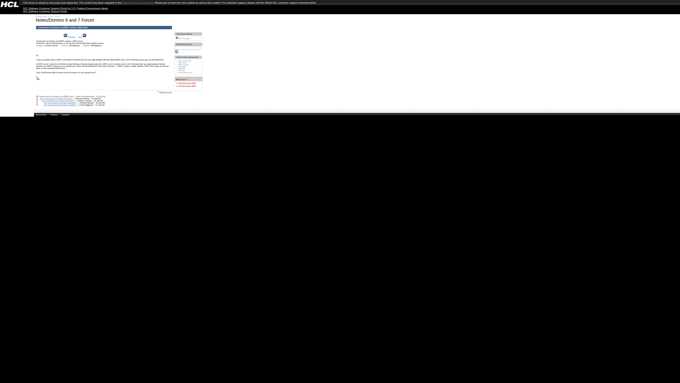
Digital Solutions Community (137, 2)
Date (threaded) (184, 61)
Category (182, 67)
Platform (181, 69)
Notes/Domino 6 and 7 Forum (48, 17)
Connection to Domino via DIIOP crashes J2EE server (59, 41)
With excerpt (183, 65)
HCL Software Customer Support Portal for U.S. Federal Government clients (65, 8)
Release (181, 70)
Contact (65, 115)
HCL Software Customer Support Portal (45, 11)
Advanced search (185, 72)
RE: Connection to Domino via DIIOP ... (57, 99)
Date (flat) (182, 63)
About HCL (41, 115)
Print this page (184, 38)
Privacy (54, 115)
